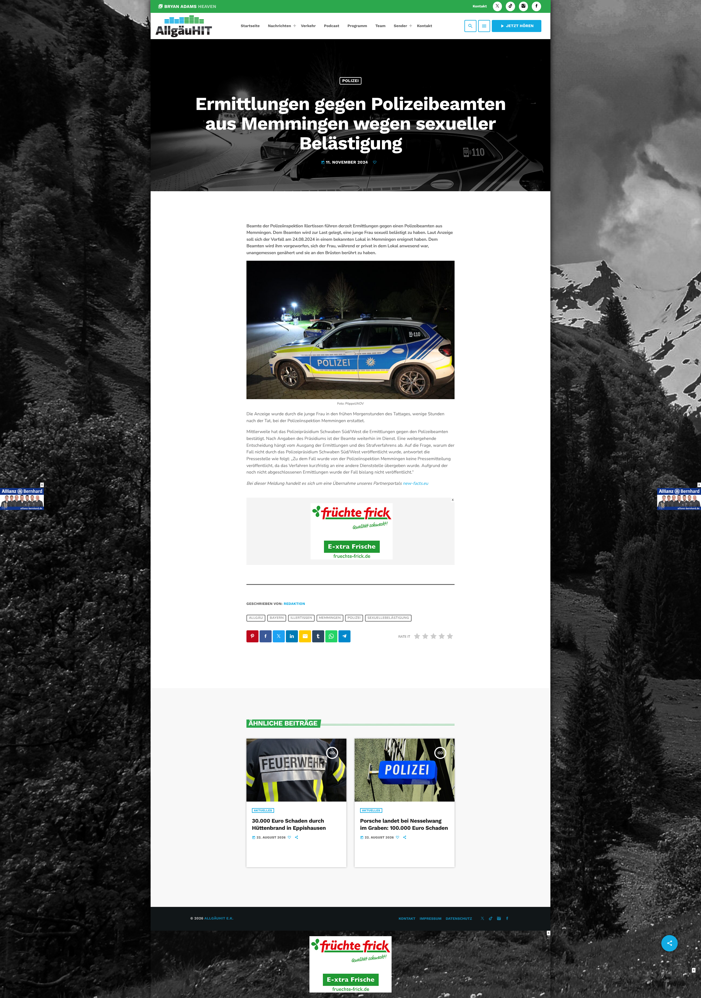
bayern (277, 618)
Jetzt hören (516, 26)
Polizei (350, 80)
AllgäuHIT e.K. (218, 918)
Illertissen (301, 618)
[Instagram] (523, 6)
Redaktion (294, 604)
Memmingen (330, 618)
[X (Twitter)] (497, 6)
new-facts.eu (415, 483)
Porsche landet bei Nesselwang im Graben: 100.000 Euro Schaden (404, 824)
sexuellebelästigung (388, 618)
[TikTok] (510, 6)
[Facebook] (536, 6)
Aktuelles (263, 810)
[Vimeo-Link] (184, 26)
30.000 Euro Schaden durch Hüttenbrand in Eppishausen (289, 824)
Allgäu (256, 618)
